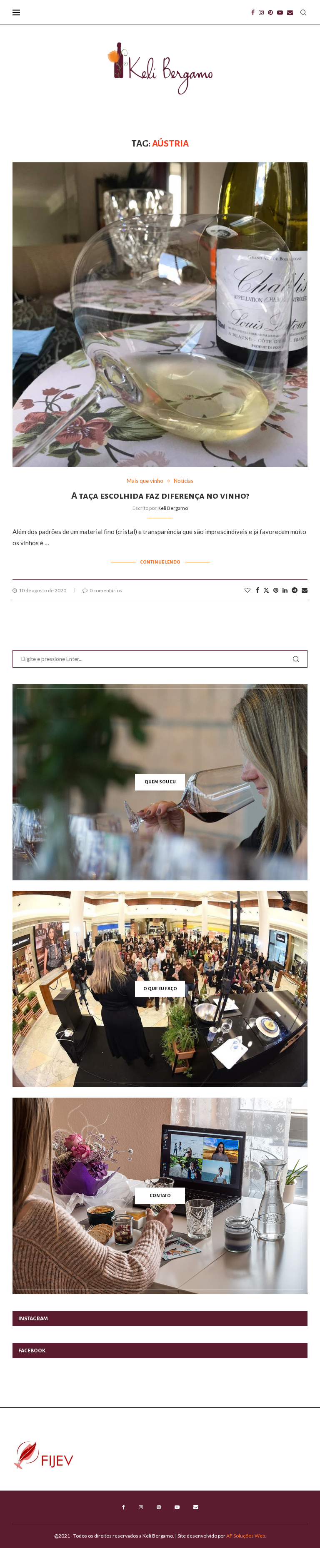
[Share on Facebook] (257, 590)
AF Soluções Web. (246, 1536)
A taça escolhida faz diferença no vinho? (160, 496)
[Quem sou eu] (160, 782)
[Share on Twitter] (266, 590)
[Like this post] (247, 590)
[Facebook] (253, 12)
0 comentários (106, 590)
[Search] (303, 12)
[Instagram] (261, 12)
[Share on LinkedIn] (285, 590)
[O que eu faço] (160, 989)
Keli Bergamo (173, 508)
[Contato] (160, 1196)
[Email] (290, 12)
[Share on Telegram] (295, 590)
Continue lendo (160, 561)
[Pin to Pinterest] (275, 590)
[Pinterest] (270, 12)
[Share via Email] (305, 590)
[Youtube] (280, 12)
